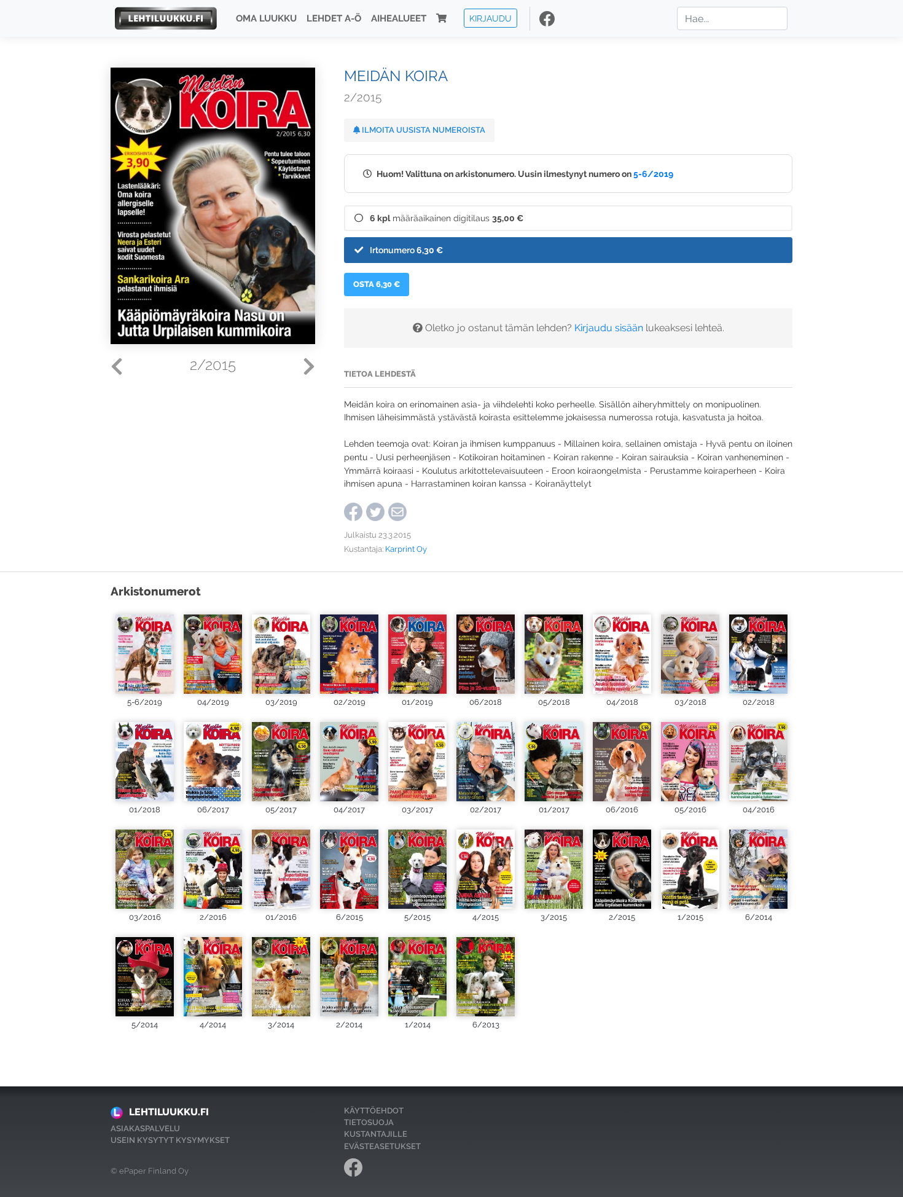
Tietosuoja (369, 1122)
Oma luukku (266, 18)
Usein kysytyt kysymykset (170, 1140)
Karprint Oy (406, 549)
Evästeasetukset (382, 1146)
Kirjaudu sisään (608, 328)
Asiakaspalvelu (145, 1128)
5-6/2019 (653, 173)
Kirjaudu (490, 18)
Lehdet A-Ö (334, 18)
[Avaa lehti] (144, 651)
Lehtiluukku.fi (169, 1112)
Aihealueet (398, 18)
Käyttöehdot (374, 1110)
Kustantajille (375, 1134)
